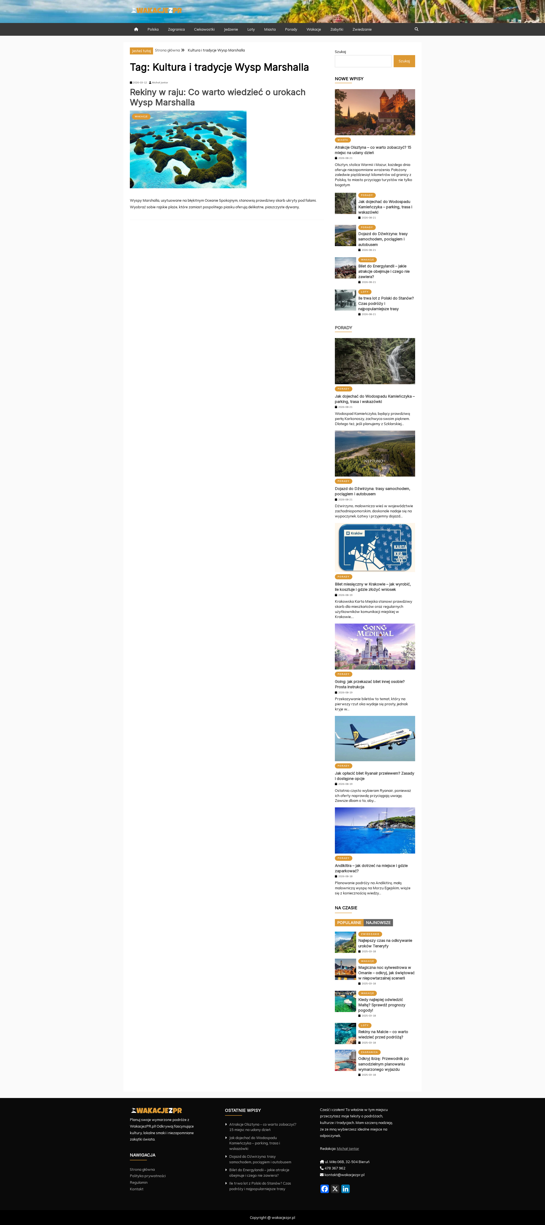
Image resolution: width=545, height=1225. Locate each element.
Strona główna (142, 1169)
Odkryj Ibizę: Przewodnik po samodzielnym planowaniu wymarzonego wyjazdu (383, 1063)
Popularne (349, 922)
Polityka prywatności (148, 1176)
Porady (291, 29)
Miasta (270, 29)
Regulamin (139, 1182)
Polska (153, 29)
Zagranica (176, 29)
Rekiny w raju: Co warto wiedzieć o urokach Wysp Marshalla (218, 97)
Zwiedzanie (362, 29)
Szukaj (340, 51)
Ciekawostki (204, 29)
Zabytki (336, 29)
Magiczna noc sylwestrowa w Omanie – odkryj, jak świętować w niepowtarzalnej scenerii (386, 972)
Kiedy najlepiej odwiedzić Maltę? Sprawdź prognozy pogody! (381, 1004)
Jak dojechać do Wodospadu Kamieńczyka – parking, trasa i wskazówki (385, 206)
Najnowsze (378, 922)
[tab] (349, 922)
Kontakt (136, 1189)
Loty (251, 29)
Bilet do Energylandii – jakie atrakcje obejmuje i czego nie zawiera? (384, 271)
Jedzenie (231, 29)
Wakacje (314, 29)
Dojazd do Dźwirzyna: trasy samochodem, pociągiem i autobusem (383, 239)
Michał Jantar (348, 1148)
